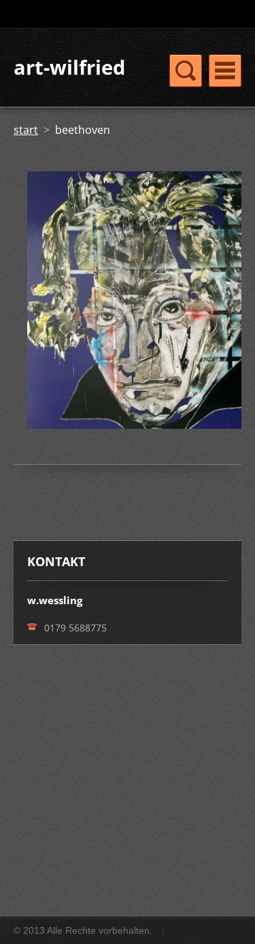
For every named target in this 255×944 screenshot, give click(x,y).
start (26, 129)
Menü (225, 70)
